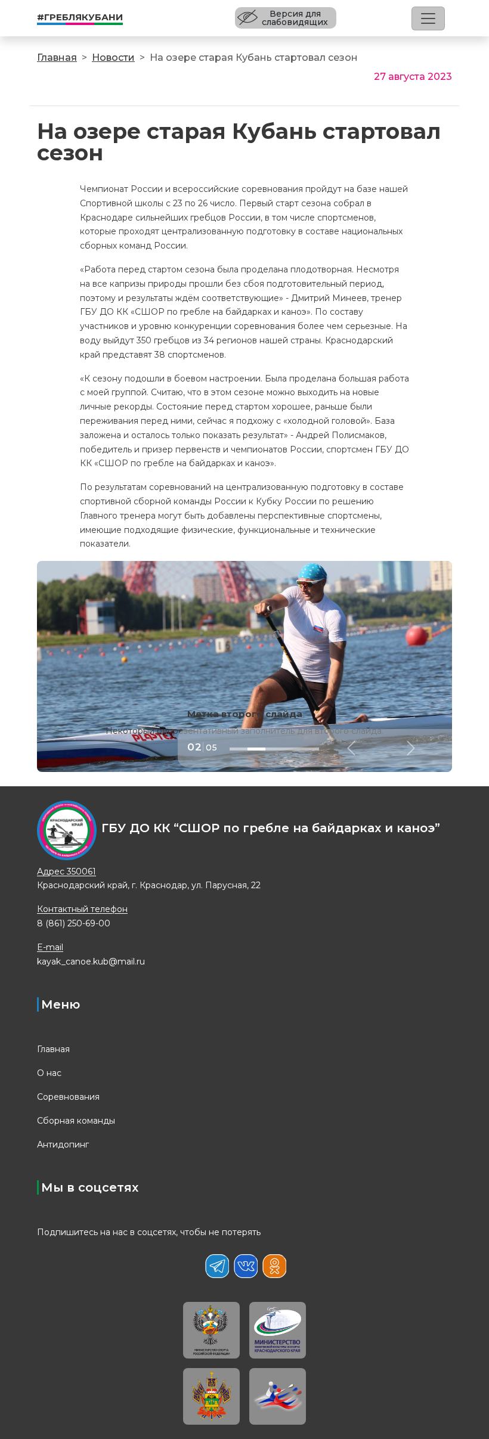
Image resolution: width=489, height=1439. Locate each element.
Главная (57, 57)
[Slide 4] (292, 749)
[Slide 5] (310, 749)
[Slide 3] (274, 749)
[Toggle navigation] (428, 18)
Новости (113, 57)
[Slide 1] (238, 749)
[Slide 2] (256, 749)
